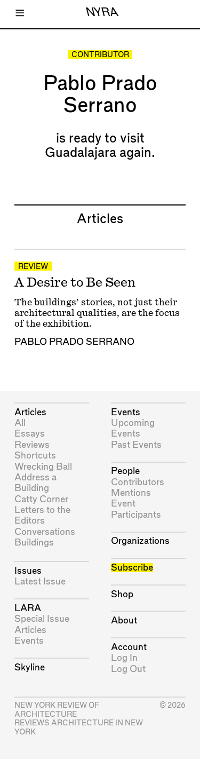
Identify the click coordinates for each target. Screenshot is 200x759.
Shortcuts (35, 455)
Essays (29, 433)
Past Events (136, 444)
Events (29, 640)
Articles (30, 412)
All (20, 423)
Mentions (131, 492)
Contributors (137, 482)
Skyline (29, 667)
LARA (27, 608)
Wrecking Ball (43, 466)
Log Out (128, 669)
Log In (124, 657)
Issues (28, 570)
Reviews (32, 444)
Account (129, 647)
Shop (122, 594)
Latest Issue (40, 581)
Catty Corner (41, 499)
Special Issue (41, 618)
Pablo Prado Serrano (74, 341)
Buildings (34, 542)
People (125, 471)
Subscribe (132, 567)
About (124, 620)
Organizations (140, 540)
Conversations (44, 531)
